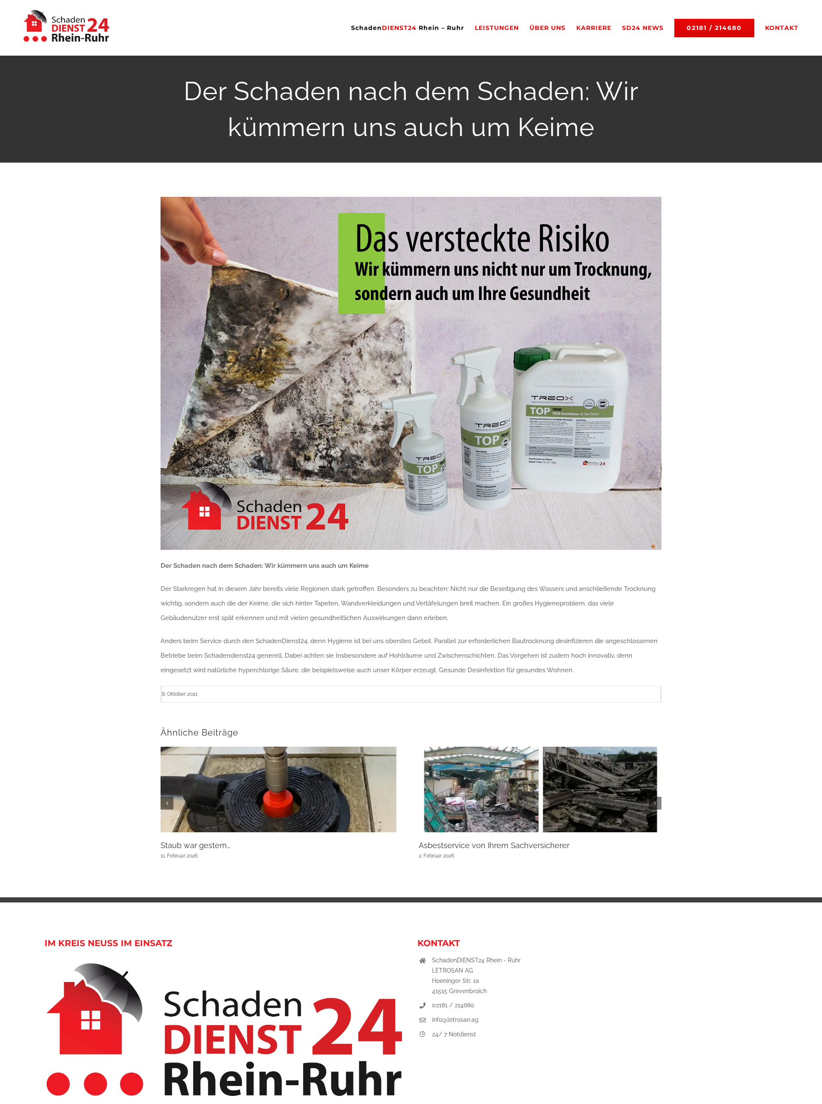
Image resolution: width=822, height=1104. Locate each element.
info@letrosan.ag (455, 1019)
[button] (167, 803)
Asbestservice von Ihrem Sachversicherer (494, 845)
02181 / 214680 (453, 1005)
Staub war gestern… (195, 845)
